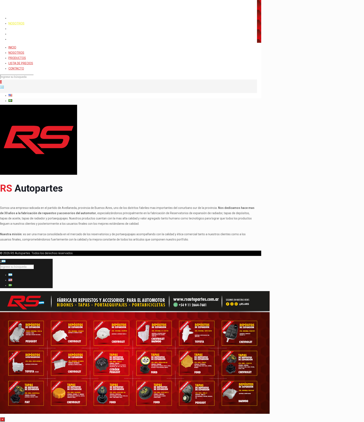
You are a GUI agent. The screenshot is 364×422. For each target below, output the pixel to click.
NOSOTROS (16, 52)
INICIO (12, 47)
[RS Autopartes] (36, 6)
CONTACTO (16, 68)
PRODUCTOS (17, 58)
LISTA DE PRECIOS (20, 63)
